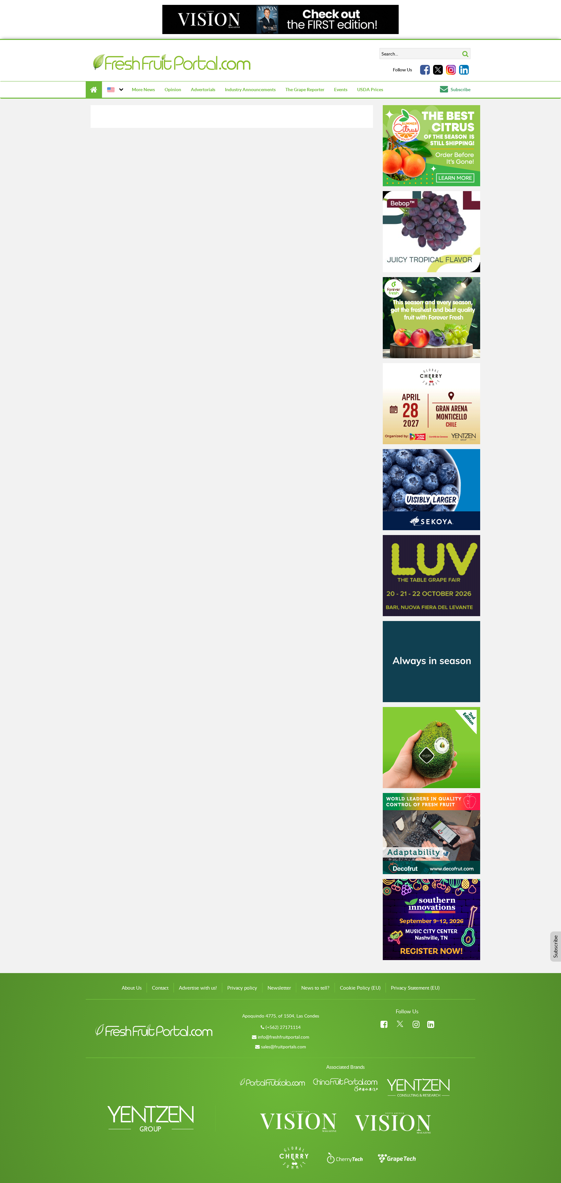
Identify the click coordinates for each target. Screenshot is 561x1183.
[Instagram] (451, 70)
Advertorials (203, 89)
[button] (114, 89)
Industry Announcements (250, 89)
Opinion (173, 89)
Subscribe (460, 89)
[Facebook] (425, 70)
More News (143, 89)
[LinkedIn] (464, 70)
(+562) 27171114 (283, 1027)
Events (340, 89)
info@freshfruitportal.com (283, 1037)
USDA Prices (370, 89)
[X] (438, 70)
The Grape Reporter (304, 89)
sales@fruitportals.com (283, 1046)
